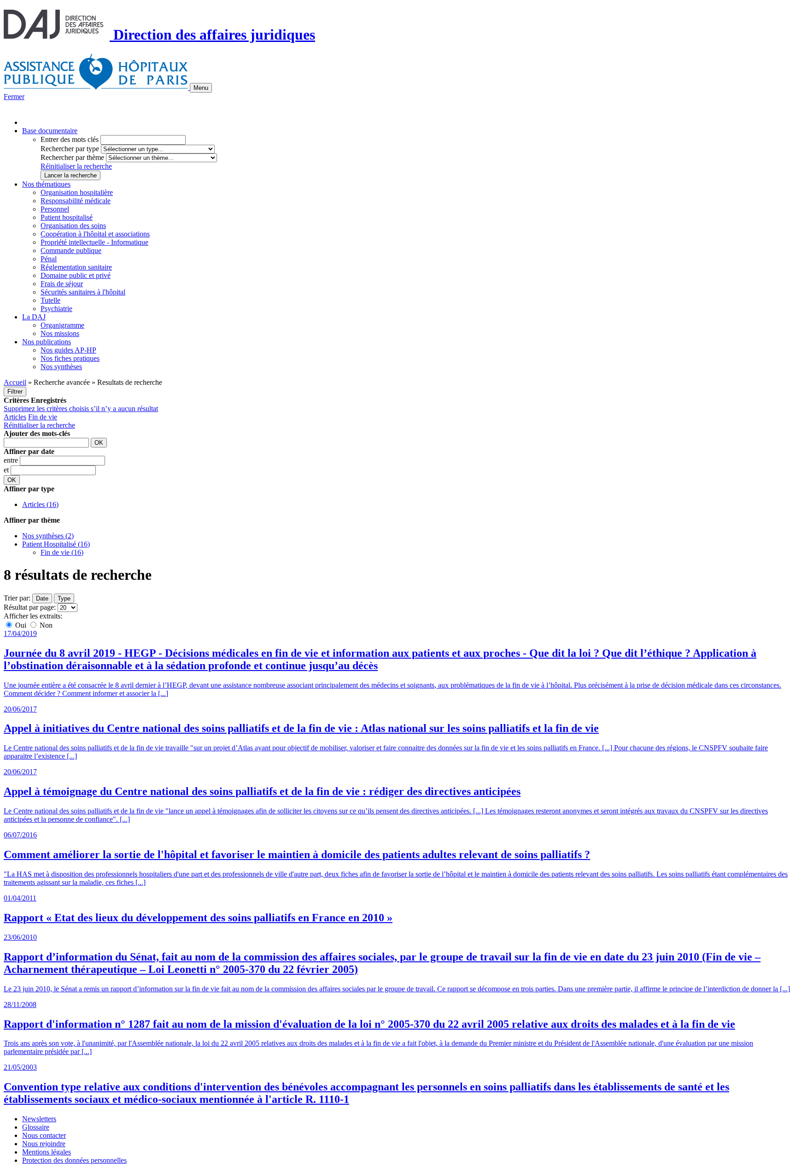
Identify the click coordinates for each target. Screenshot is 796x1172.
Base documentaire (49, 131)
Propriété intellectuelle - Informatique (94, 242)
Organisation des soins (73, 226)
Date (42, 598)
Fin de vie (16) (62, 552)
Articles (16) (40, 504)
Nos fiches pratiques (70, 358)
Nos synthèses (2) (48, 536)
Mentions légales (46, 1152)
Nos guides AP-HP (68, 350)
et (7, 470)
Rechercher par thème (72, 157)
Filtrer (15, 391)
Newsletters (39, 1119)
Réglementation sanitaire (76, 267)
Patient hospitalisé (67, 217)
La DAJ (34, 317)
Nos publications (46, 342)
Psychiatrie (56, 308)
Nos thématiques (46, 184)
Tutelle (50, 300)
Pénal (49, 259)
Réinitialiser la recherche (76, 166)
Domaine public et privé (76, 275)
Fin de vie (42, 417)
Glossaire (35, 1127)
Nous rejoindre (43, 1144)
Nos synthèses (61, 367)
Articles (15, 417)
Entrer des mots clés (70, 139)
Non (45, 625)
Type (64, 598)
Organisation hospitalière (77, 192)
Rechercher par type (70, 149)
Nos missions (60, 333)
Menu (200, 87)
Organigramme (62, 325)
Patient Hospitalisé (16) (56, 544)
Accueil (15, 382)
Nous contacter (44, 1135)
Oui (20, 625)
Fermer (14, 96)
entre (12, 460)
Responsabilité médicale (76, 201)
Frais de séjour (62, 284)
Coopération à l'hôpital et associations (95, 234)
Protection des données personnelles (74, 1160)
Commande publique (71, 250)
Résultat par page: (30, 607)
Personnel (55, 209)
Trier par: (17, 598)
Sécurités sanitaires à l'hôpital (83, 292)
